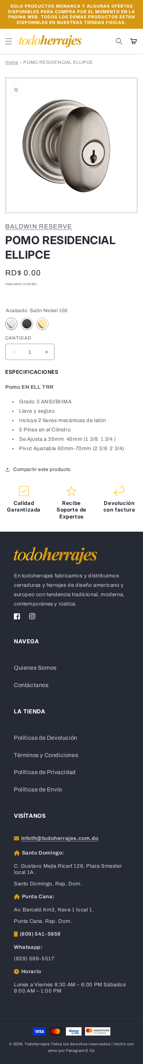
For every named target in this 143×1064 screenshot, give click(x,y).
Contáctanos (31, 685)
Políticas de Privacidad (45, 772)
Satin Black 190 (27, 324)
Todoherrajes (37, 1044)
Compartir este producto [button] (42, 469)
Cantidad (18, 338)
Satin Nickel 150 (11, 324)
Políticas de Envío (38, 789)
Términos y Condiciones (46, 755)
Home (11, 62)
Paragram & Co (80, 1050)
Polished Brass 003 (42, 324)
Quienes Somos (35, 668)
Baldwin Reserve (38, 226)
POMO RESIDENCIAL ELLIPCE (58, 62)
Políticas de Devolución (45, 738)
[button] (8, 41)
